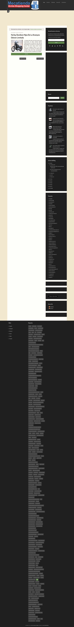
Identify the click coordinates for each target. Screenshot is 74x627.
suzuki (50, 277)
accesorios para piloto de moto (34, 392)
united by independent (32, 604)
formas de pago (39, 451)
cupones (41, 433)
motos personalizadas (32, 546)
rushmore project (36, 577)
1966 (29, 346)
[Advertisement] (37, 18)
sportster (37, 581)
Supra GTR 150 (31, 383)
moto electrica (51, 220)
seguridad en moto (32, 579)
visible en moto (37, 608)
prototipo (40, 573)
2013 (50, 186)
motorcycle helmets (32, 528)
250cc (41, 350)
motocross (30, 338)
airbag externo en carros (33, 396)
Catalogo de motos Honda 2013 (58, 118)
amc (29, 398)
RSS (63, 46)
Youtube (10, 338)
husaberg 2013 (31, 480)
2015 (50, 182)
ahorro (37, 394)
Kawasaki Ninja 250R (32, 373)
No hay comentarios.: (19, 32)
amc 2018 (33, 398)
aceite (42, 392)
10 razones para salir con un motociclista (36, 344)
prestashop (31, 569)
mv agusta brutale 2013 (33, 550)
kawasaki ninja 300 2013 (33, 495)
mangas (37, 501)
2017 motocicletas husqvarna (34, 350)
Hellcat (39, 365)
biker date (30, 404)
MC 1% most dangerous (33, 379)
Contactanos (64, 2)
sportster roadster (32, 583)
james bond (31, 493)
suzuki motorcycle (37, 587)
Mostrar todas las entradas (36, 29)
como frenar (31, 425)
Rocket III (39, 379)
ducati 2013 (31, 441)
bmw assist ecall (31, 406)
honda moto (31, 476)
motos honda (51, 205)
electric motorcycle (52, 254)
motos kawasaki (39, 544)
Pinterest (57, 46)
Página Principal (23, 58)
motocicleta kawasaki (32, 513)
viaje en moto (31, 608)
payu (37, 565)
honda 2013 (51, 259)
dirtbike (50, 252)
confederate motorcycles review (34, 429)
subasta (37, 583)
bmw (50, 210)
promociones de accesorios (38, 569)
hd (35, 332)
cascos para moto (52, 246)
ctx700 (33, 433)
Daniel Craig (41, 359)
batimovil (30, 402)
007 (43, 340)
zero (41, 618)
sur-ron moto (35, 585)
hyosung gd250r (38, 484)
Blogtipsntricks (45, 625)
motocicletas (31, 328)
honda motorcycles (38, 330)
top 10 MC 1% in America (33, 596)
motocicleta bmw (38, 509)
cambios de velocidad (39, 418)
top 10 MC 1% (31, 594)
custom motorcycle (32, 435)
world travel (37, 610)
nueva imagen (38, 559)
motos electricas (41, 540)
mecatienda (37, 503)
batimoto (42, 400)
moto (50, 208)
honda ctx (30, 474)
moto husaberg (31, 509)
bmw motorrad (37, 410)
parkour (37, 563)
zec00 (38, 618)
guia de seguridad (32, 464)
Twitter (52, 46)
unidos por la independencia (33, 602)
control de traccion (41, 431)
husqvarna (37, 480)
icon (49, 264)
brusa (41, 412)
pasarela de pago (32, 565)
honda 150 (30, 472)
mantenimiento (51, 265)
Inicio (44, 2)
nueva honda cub (32, 559)
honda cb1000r (41, 472)
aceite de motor (51, 236)
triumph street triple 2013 (33, 600)
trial (29, 598)
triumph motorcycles (35, 598)
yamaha (39, 340)
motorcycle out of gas (32, 530)
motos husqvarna (32, 544)
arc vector (38, 398)
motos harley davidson (53, 269)
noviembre (52, 164)
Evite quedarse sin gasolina (33, 363)
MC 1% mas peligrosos (32, 377)
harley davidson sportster (33, 468)
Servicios (48, 2)
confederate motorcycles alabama (35, 427)
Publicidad (53, 2)
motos (50, 203)
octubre (51, 173)
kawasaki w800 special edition (34, 499)
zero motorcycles (32, 620)
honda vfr (36, 478)
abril (51, 175)
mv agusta (51, 274)
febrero (51, 176)
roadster (41, 575)
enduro (50, 215)
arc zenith (30, 400)
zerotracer (38, 620)
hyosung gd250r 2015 (32, 486)
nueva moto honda (32, 561)
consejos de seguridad (53, 247)
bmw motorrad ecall (32, 412)
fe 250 (38, 449)
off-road (38, 561)
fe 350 (41, 449)
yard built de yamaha (32, 618)
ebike (30, 447)
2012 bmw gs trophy (52, 223)
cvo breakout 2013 (40, 435)
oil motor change (32, 563)
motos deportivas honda (33, 540)
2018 (50, 163)
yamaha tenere (31, 612)
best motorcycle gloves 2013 (38, 402)
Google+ (55, 46)
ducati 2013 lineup (37, 441)
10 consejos (39, 332)
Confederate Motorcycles (53, 229)
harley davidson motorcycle (33, 466)
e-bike (42, 445)
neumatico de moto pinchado (34, 554)
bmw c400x (31, 408)
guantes (50, 257)
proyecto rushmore (32, 575)
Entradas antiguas (40, 58)
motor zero (39, 519)
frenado (50, 216)
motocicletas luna (40, 517)
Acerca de (58, 2)
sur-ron (30, 585)
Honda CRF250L (39, 367)
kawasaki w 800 (41, 495)
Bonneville (50, 228)
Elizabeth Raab (35, 361)
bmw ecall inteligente (37, 408)
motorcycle (51, 200)
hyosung (50, 262)
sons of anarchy (31, 581)
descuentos (51, 251)
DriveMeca (52, 306)
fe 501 (30, 451)
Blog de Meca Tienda (34, 625)
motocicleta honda (32, 511)
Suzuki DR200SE (38, 383)
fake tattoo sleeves (32, 449)
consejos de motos (52, 213)
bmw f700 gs (31, 410)
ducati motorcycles (32, 443)
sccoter (42, 577)
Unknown (51, 308)
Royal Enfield (51, 234)
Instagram (60, 46)
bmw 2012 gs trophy (37, 404)
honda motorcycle (37, 476)
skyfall (36, 340)
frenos (50, 256)
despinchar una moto (32, 439)
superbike (42, 583)
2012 (50, 188)
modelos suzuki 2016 (32, 507)
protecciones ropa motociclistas (34, 571)
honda (50, 198)
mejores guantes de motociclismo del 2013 (36, 505)
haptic (37, 464)
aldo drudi (40, 396)
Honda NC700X (31, 369)
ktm (41, 499)
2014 (50, 184)
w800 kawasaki (31, 610)
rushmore (50, 275)
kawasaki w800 (31, 497)
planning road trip (32, 567)
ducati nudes (31, 445)
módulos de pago (41, 550)
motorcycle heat (39, 526)
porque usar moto (39, 567)
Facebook (50, 46)
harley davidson (31, 330)
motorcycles (31, 536)
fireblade (33, 451)
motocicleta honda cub (40, 511)
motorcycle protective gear (33, 532)
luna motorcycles (32, 501)
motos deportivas (32, 538)
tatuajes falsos (31, 589)
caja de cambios (31, 416)
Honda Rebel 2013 (38, 369)
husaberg (41, 478)
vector (30, 606)
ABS (49, 226)
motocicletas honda (32, 517)
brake (50, 239)
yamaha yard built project (33, 616)
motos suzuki (51, 270)
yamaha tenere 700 (38, 612)
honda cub (35, 474)
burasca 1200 (31, 414)
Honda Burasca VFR (32, 367)
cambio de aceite (52, 244)
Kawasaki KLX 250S (38, 371)
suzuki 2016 (31, 587)
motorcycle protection (37, 338)
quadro (38, 575)
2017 (50, 179)
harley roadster (41, 468)
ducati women (37, 445)
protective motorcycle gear (33, 573)
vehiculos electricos (35, 606)
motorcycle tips (40, 534)
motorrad (36, 536)
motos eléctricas (52, 267)
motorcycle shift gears (32, 534)
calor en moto (38, 416)
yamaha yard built (32, 614)
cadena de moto (51, 241)
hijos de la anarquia (36, 470)
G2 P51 (40, 363)
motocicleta (51, 202)
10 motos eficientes (32, 342)
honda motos (31, 478)
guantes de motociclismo (33, 462)
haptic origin (42, 464)
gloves (30, 460)
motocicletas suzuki (32, 519)
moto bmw (39, 507)
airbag (50, 238)
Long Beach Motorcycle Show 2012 (35, 375)
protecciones (51, 221)
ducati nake (39, 443)
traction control (41, 596)
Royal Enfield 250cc (38, 381)
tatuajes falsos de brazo (39, 589)
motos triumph (51, 272)
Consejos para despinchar (53, 231)
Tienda (10, 333)
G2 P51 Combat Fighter (33, 365)
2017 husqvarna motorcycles (34, 348)
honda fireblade (41, 474)
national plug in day (32, 552)
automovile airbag (37, 400)
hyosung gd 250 (31, 484)
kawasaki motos (37, 493)
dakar (50, 249)
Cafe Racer (51, 211)
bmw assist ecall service (40, 406)
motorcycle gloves (32, 526)
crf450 (30, 433)
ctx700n (37, 433)
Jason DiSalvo (31, 371)
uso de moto (40, 604)
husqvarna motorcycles (33, 482)
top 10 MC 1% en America (39, 594)
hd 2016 (30, 470)
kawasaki (50, 218)
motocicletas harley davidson (34, 515)
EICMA (50, 233)
